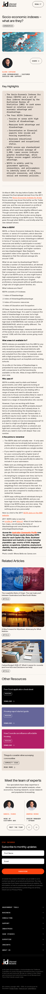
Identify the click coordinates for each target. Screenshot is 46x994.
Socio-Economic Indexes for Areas (27, 198)
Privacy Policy (13, 988)
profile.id (8, 521)
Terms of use (23, 988)
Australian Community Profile (24, 532)
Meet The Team (16, 827)
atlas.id (20, 521)
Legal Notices (32, 988)
